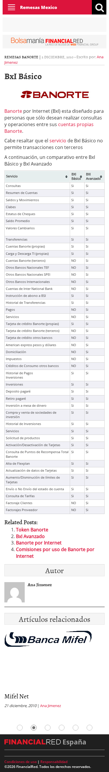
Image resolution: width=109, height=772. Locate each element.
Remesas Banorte (21, 57)
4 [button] (62, 728)
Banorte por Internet (39, 543)
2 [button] (34, 728)
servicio (57, 140)
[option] (54, 671)
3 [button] (48, 728)
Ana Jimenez (50, 705)
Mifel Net (16, 696)
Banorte (13, 111)
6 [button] (89, 728)
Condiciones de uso (20, 761)
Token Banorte (32, 529)
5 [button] (75, 728)
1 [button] (20, 728)
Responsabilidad (53, 761)
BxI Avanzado (30, 536)
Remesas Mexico (38, 7)
